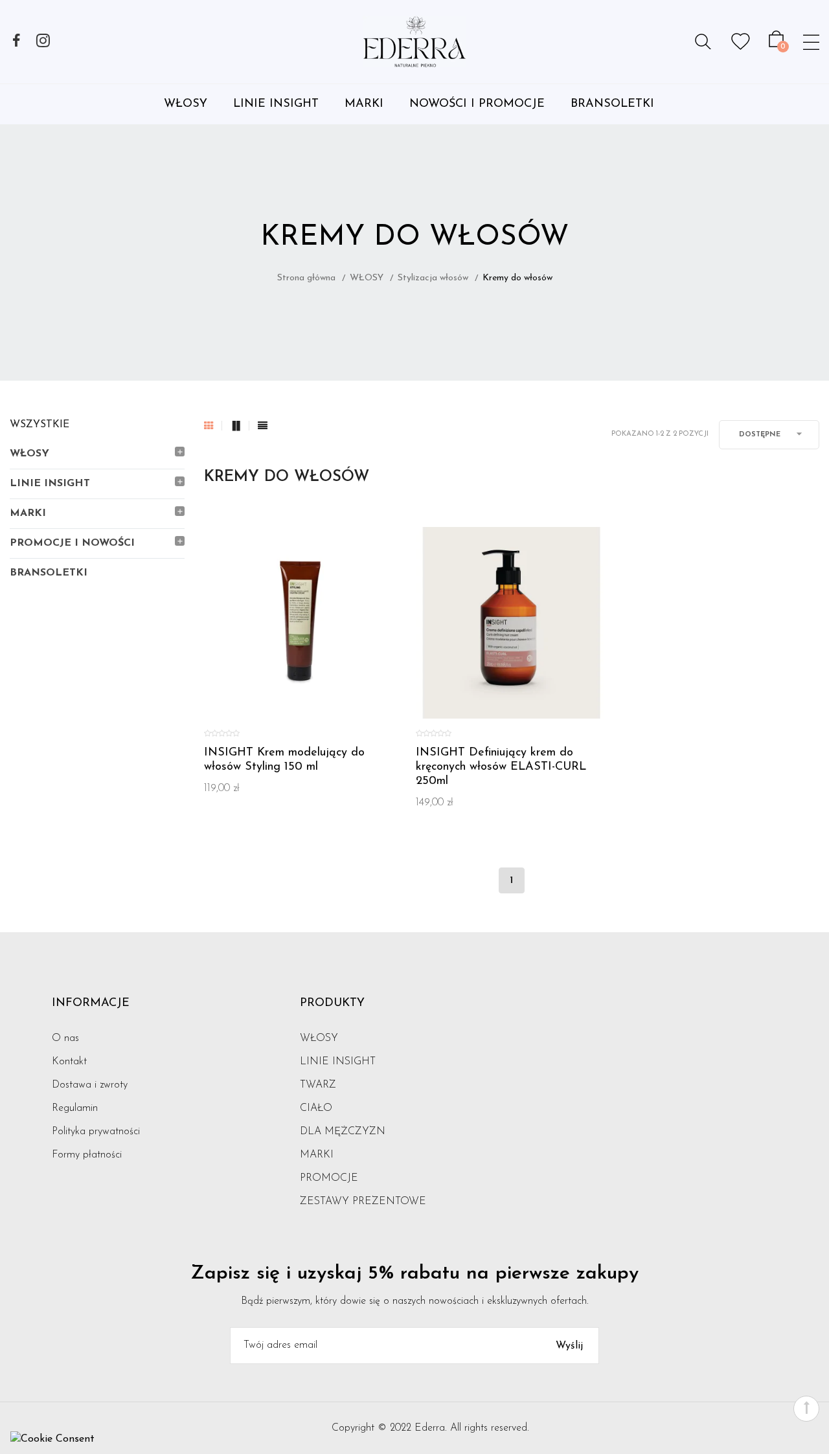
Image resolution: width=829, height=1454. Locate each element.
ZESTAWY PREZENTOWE (363, 1201)
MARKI (364, 104)
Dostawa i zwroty (90, 1085)
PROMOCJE (329, 1178)
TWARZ (318, 1085)
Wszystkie (39, 424)
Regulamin (75, 1108)
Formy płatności (87, 1155)
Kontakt (69, 1062)
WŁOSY (185, 104)
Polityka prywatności (96, 1131)
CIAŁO (316, 1108)
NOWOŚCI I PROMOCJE (477, 104)
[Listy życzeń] (740, 41)
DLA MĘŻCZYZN (342, 1131)
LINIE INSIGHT (276, 104)
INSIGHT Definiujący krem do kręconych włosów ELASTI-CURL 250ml (501, 767)
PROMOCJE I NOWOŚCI (72, 543)
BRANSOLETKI (612, 104)
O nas (65, 1038)
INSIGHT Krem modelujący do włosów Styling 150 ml (284, 760)
